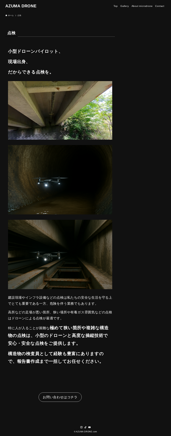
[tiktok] (85, 427)
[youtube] (89, 427)
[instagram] (81, 427)
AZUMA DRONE (21, 6)
